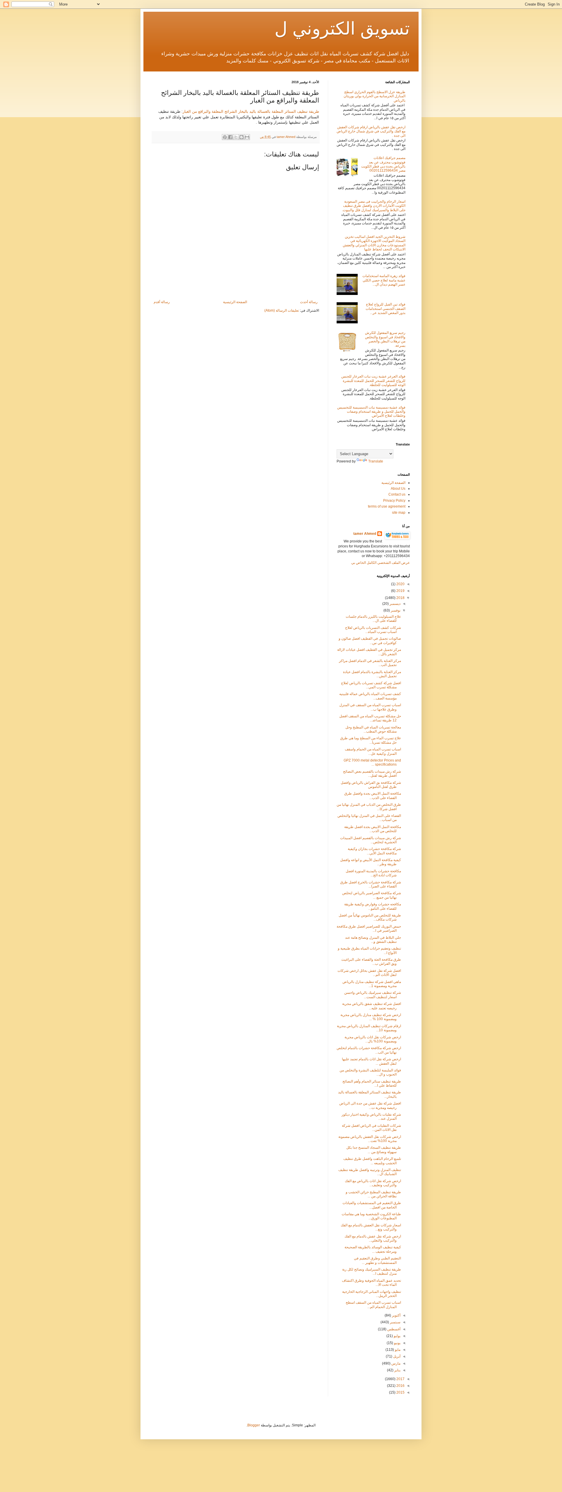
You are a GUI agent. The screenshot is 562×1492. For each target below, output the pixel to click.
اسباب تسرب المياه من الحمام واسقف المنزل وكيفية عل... (373, 751)
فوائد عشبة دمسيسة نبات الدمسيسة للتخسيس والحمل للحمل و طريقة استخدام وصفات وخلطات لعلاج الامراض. (371, 411)
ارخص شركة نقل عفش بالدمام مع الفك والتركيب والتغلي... (373, 1238)
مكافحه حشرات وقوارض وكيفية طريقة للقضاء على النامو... (372, 906)
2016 (400, 1386)
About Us (398, 488)
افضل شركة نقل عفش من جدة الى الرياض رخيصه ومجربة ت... (370, 1105)
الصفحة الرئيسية (235, 302)
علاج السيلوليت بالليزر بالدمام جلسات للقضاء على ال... (373, 618)
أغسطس (393, 1329)
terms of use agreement (386, 506)
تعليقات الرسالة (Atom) (281, 310)
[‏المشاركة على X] (236, 137)
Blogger (253, 1425)
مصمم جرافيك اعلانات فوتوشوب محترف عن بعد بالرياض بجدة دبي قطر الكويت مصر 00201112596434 (383, 164)
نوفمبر (395, 610)
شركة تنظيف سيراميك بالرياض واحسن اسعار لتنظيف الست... (372, 995)
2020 (400, 584)
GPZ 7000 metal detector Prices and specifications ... (372, 762)
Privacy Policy (394, 501)
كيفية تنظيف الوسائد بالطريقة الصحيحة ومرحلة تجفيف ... (373, 1249)
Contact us (396, 494)
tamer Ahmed (364, 534)
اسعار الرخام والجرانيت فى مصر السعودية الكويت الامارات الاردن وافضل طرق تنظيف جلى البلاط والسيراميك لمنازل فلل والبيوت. (373, 205)
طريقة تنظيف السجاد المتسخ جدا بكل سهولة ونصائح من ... (373, 1150)
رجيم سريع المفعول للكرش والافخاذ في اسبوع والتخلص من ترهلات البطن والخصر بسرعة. (385, 339)
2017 (400, 1379)
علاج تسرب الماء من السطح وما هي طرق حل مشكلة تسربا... (370, 740)
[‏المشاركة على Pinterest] (225, 137)
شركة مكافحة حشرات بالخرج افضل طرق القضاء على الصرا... (370, 884)
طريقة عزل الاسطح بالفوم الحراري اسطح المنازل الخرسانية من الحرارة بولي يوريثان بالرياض (374, 96)
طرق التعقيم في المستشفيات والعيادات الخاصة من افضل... (371, 1205)
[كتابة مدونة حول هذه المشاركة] (241, 137)
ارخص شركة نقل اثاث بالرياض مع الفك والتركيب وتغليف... (373, 1183)
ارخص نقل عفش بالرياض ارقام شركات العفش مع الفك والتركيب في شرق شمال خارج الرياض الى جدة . (371, 131)
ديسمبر (394, 604)
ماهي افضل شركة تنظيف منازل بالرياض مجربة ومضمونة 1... (371, 984)
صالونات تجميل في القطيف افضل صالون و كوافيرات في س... (370, 640)
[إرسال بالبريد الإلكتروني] (247, 137)
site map (398, 513)
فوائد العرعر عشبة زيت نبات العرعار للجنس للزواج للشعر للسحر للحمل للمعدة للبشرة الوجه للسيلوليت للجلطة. (373, 380)
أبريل (396, 1356)
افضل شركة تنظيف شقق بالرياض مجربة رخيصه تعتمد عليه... (371, 1006)
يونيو (396, 1343)
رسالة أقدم (162, 302)
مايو (397, 1350)
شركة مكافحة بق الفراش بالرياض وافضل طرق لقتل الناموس (371, 785)
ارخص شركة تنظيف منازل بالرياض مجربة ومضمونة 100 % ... (370, 1017)
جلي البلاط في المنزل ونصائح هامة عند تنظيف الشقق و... (373, 940)
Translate (375, 461)
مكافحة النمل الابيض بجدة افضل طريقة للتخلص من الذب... (372, 829)
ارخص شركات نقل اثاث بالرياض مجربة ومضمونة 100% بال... (373, 1039)
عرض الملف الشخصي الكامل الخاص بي (380, 563)
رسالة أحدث (309, 302)
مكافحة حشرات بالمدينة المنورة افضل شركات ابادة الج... (373, 873)
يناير (396, 1370)
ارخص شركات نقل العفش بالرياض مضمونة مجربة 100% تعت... (369, 1139)
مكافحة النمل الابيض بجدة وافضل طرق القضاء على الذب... (372, 795)
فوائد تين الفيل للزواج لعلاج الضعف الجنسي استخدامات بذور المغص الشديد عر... (385, 308)
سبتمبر (394, 1322)
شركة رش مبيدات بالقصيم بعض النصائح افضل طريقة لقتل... (372, 773)
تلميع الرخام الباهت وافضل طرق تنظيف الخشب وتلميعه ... (372, 1161)
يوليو (396, 1336)
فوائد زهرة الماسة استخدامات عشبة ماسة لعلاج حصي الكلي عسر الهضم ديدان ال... (383, 280)
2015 (400, 1392)
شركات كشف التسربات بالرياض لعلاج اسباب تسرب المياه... (373, 630)
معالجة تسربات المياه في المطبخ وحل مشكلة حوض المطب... (373, 729)
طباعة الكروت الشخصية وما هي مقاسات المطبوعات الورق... (371, 1216)
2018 (400, 598)
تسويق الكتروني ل (342, 28)
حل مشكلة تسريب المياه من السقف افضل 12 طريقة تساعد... (370, 718)
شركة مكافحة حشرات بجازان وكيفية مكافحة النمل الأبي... (374, 851)
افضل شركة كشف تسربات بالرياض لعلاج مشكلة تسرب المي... (371, 685)
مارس (395, 1363)
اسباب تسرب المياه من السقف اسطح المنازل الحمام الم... (373, 1304)
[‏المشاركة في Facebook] (230, 137)
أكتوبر (395, 1315)
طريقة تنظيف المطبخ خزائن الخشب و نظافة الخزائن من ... (373, 1194)
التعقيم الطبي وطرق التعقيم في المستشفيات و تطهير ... (377, 1260)
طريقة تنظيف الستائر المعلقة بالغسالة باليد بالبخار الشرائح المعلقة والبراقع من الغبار (251, 111)
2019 (400, 591)
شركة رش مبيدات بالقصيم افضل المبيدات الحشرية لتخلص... (370, 840)
